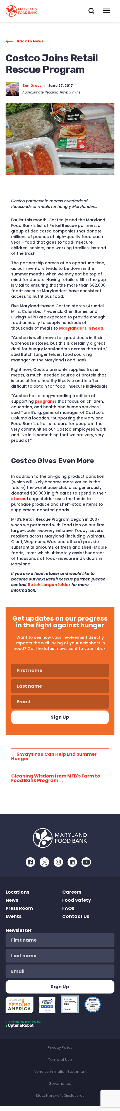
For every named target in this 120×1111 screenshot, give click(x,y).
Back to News (30, 41)
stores (18, 498)
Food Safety (76, 900)
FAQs (68, 908)
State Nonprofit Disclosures (60, 1095)
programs (45, 401)
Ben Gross (31, 85)
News (12, 900)
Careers (71, 892)
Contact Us (75, 916)
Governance (60, 1083)
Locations (17, 892)
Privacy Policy (60, 1047)
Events (13, 916)
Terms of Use (60, 1059)
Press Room (19, 908)
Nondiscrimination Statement (60, 1071)
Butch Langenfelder (49, 584)
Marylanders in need (81, 328)
